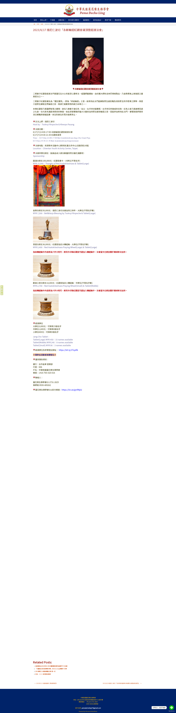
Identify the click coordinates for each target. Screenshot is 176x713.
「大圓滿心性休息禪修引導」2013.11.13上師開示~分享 (51, 669)
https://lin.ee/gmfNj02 (72, 389)
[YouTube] (1, 289)
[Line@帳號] (1, 293)
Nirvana (87, 711)
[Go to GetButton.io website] (172, 711)
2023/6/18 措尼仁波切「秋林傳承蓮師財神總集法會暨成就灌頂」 (121, 683)
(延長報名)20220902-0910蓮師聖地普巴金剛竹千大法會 (51, 666)
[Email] (1, 291)
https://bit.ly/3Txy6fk (68, 350)
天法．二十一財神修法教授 (43, 674)
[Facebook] (1, 286)
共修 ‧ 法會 (40, 24)
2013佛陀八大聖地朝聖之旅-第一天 (45, 671)
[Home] (34, 24)
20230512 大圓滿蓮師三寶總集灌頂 (46, 683)
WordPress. (94, 711)
